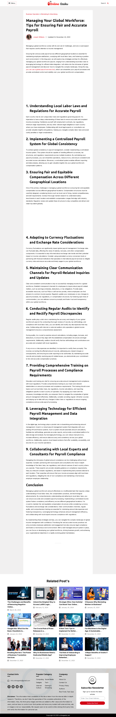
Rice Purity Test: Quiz (66, 692)
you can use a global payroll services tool (40, 69)
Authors (62, 689)
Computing (40, 679)
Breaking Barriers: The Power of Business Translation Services (19, 655)
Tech (46, 682)
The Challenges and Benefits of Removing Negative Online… (19, 604)
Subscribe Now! (92, 703)
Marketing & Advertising (49, 14)
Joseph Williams (38, 37)
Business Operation (32, 14)
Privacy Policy (64, 685)
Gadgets (39, 682)
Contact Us (63, 682)
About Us (62, 679)
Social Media (49, 679)
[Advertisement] (103, 37)
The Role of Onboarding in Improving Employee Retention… (69, 655)
